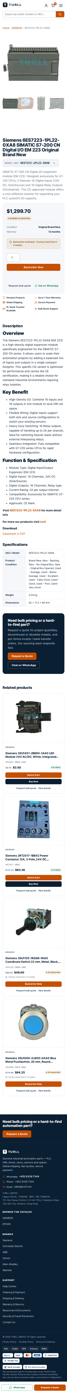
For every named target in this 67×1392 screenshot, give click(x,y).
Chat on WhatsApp (24, 665)
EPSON (7, 1224)
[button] (60, 5)
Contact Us (9, 1322)
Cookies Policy (26, 1342)
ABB (5, 1252)
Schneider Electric (13, 1246)
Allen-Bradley (10, 1264)
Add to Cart (33, 775)
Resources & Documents (17, 1310)
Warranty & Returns (13, 1304)
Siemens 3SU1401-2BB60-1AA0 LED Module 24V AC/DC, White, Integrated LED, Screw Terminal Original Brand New (32, 755)
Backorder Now (33, 267)
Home (6, 27)
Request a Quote (22, 656)
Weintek (7, 1270)
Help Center (9, 1286)
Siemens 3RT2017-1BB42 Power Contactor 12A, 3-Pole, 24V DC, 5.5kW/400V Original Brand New (27, 857)
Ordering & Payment (14, 1292)
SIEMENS (17, 27)
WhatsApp (19, 1387)
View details (44, 788)
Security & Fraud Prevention (18, 1316)
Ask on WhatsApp (48, 285)
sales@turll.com (23, 1186)
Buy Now (33, 781)
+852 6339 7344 (29, 1176)
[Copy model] (54, 163)
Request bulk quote (20, 285)
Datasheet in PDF (14, 533)
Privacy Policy (9, 1342)
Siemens (7, 1240)
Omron (6, 1258)
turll (43, 521)
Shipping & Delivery (13, 1298)
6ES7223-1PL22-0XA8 (25, 510)
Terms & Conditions (45, 1342)
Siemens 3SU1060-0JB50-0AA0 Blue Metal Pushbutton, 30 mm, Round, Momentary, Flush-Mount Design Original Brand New (33, 1060)
